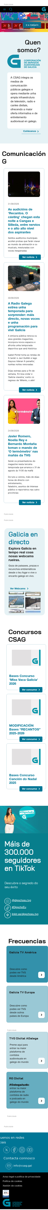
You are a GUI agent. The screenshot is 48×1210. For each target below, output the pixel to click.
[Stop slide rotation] (11, 28)
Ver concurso (29, 689)
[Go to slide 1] (16, 28)
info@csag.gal (22, 1165)
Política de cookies (12, 1180)
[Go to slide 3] (27, 28)
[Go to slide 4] (32, 28)
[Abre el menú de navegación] (4, 9)
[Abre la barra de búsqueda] (10, 9)
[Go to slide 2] (21, 28)
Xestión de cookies (12, 1185)
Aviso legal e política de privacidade (21, 1176)
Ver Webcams (17, 588)
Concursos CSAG (24, 635)
